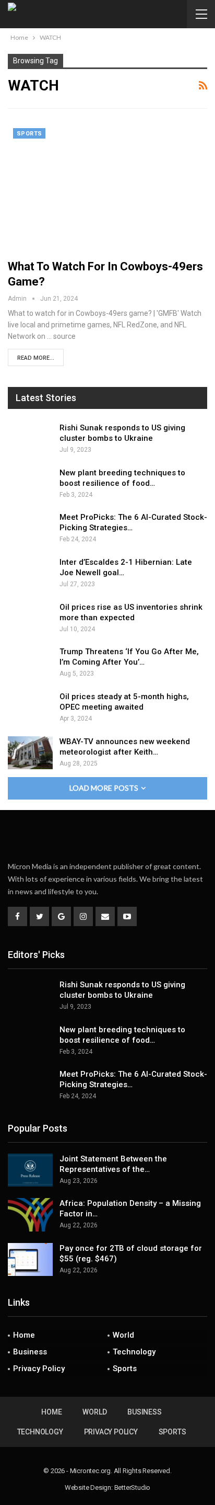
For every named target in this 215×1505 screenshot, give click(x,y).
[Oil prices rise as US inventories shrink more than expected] (30, 618)
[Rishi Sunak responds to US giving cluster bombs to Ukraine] (30, 439)
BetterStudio (132, 1487)
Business (30, 1351)
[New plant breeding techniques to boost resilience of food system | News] (30, 484)
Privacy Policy (39, 1368)
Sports (29, 133)
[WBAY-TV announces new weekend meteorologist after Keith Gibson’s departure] (30, 753)
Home (24, 1335)
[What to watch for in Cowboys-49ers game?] (107, 186)
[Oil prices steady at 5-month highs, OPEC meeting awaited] (30, 708)
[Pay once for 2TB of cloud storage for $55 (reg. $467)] (30, 1259)
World (123, 1335)
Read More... (35, 358)
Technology (134, 1351)
